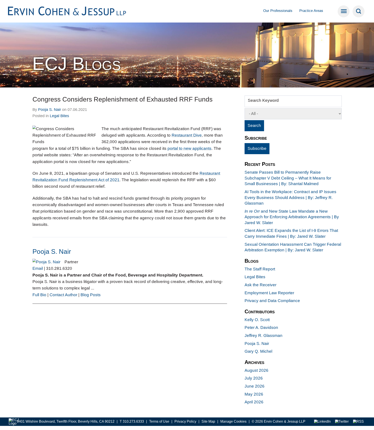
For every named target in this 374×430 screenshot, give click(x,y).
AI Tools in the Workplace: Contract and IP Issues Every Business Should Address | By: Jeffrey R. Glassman (290, 197)
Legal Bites (59, 116)
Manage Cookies (233, 421)
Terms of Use (159, 421)
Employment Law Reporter (269, 293)
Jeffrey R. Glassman (263, 335)
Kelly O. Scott (257, 319)
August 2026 (256, 370)
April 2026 (254, 402)
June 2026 (254, 386)
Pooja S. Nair (49, 109)
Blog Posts (91, 295)
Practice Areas (311, 11)
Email (37, 268)
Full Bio (39, 295)
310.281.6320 (59, 268)
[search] (358, 11)
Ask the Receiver (260, 285)
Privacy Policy (185, 421)
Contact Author (63, 295)
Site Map (208, 421)
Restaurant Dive (187, 135)
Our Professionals (277, 11)
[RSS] (358, 422)
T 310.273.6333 (132, 421)
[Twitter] (342, 422)
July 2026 (254, 378)
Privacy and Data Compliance (272, 300)
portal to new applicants (189, 148)
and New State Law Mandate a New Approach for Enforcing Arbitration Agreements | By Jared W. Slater (292, 217)
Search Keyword (263, 100)
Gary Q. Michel (258, 351)
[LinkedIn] (322, 422)
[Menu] (344, 11)
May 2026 (254, 394)
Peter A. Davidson (261, 327)
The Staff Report (260, 269)
